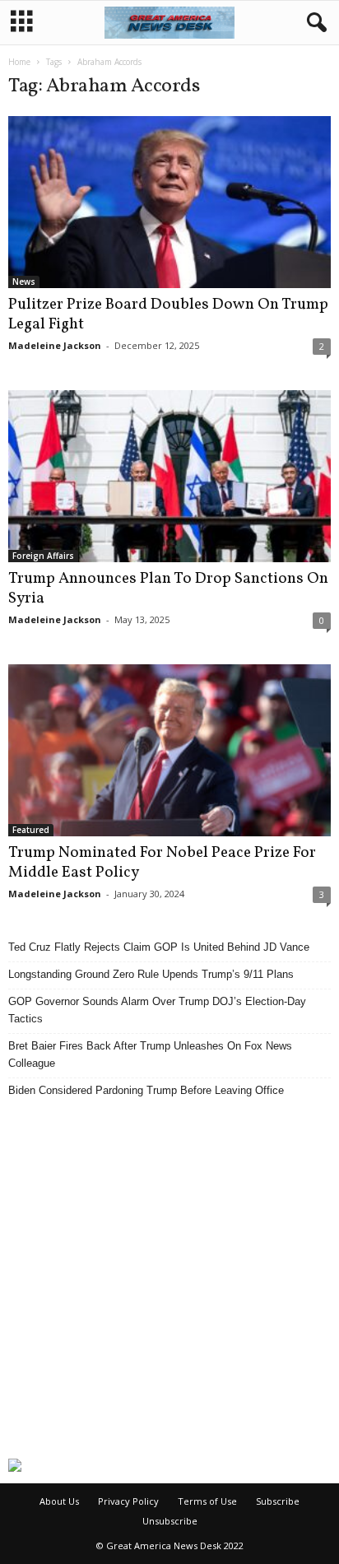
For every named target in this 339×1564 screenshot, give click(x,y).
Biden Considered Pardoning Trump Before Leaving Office (146, 1090)
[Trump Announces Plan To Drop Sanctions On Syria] (169, 476)
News (23, 281)
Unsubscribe (169, 1521)
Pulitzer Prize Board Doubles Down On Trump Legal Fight (168, 314)
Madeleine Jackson (54, 345)
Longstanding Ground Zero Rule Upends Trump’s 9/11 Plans (151, 974)
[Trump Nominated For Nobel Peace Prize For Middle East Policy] (169, 750)
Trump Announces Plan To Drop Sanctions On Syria (168, 588)
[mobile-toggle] (22, 22)
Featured (30, 830)
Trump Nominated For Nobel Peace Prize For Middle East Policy (162, 862)
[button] (313, 23)
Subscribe (278, 1501)
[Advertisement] (169, 1278)
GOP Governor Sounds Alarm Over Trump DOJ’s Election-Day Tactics (157, 1010)
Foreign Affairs (43, 555)
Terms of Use (207, 1501)
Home (19, 61)
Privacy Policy (128, 1501)
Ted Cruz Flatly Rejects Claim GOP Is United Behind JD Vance (158, 947)
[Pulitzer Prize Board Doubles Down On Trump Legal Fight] (169, 202)
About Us (59, 1501)
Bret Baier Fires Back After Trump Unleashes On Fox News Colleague (150, 1054)
